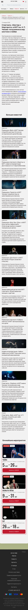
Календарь (3, 8)
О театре (14, 565)
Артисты (22, 8)
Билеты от (14, 470)
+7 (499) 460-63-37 (14, 590)
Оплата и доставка (14, 572)
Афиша (11, 8)
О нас (14, 569)
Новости (17, 8)
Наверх (24, 552)
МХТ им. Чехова (14, 1)
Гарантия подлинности (14, 584)
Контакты (14, 587)
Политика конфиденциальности (14, 579)
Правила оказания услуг (14, 575)
